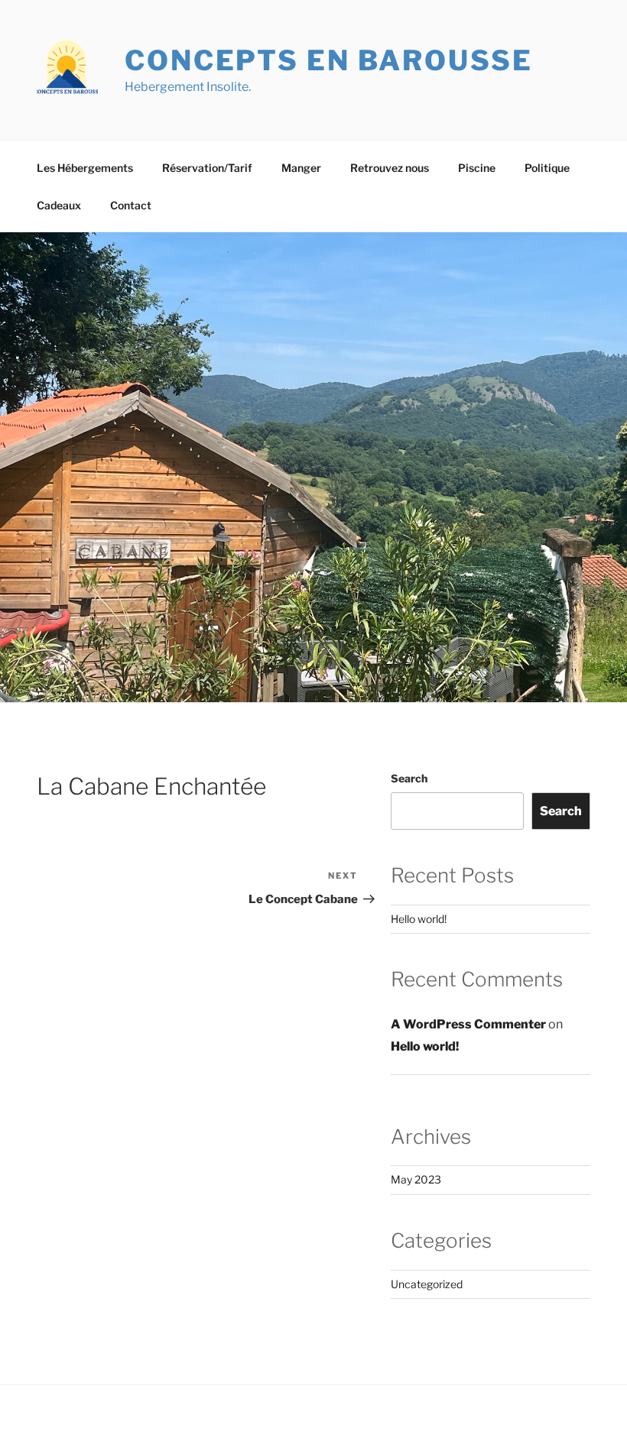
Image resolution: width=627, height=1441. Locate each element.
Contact (130, 205)
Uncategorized (427, 1283)
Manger (301, 167)
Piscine (476, 167)
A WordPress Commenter (468, 1024)
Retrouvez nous (389, 167)
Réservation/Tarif (207, 167)
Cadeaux (59, 205)
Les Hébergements (85, 167)
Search (409, 778)
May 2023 (416, 1179)
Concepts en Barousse (329, 60)
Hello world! (419, 918)
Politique (547, 167)
